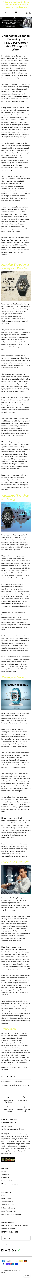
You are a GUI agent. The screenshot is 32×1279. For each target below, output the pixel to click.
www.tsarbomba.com (16, 7)
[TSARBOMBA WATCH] (16, 12)
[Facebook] (2, 1250)
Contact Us (5, 1178)
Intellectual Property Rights (11, 1214)
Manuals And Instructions (10, 1184)
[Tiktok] (16, 1250)
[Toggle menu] (2, 13)
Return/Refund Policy (8, 1211)
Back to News (17, 1085)
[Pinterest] (13, 1250)
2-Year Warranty (7, 1181)
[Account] (26, 13)
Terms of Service (7, 1202)
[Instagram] (9, 1250)
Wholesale (5, 1174)
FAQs (3, 1195)
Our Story (4, 1171)
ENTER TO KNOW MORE (9, 1232)
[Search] (6, 13)
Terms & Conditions (8, 1205)
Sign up (7, 1244)
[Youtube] (6, 1250)
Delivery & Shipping (8, 1208)
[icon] (19, 1250)
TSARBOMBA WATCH (12, 1271)
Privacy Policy (6, 1198)
